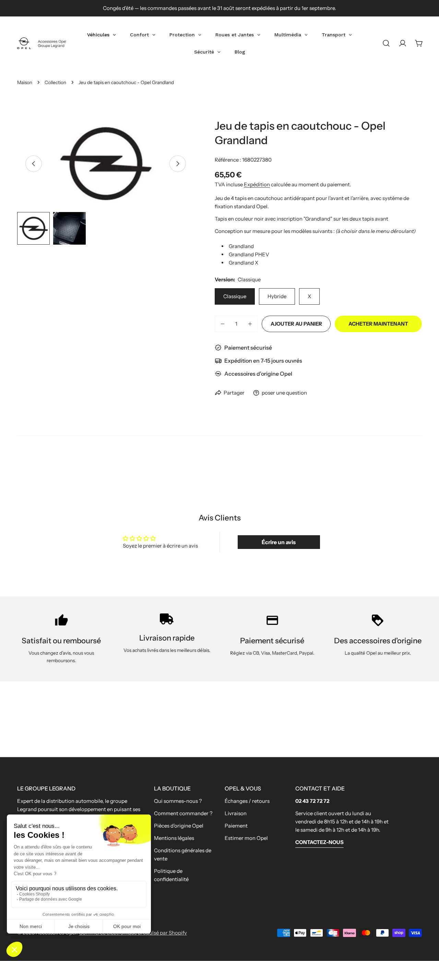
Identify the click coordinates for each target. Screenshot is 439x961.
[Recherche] (386, 43)
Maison (24, 82)
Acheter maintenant (378, 323)
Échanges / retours (247, 801)
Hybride (277, 296)
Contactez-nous (319, 842)
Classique (234, 296)
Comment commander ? (183, 813)
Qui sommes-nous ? (178, 801)
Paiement (236, 825)
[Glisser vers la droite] (177, 163)
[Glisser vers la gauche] (33, 163)
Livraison (236, 813)
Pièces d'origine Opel (178, 825)
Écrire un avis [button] (279, 542)
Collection (55, 82)
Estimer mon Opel (246, 838)
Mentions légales (174, 838)
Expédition (257, 184)
